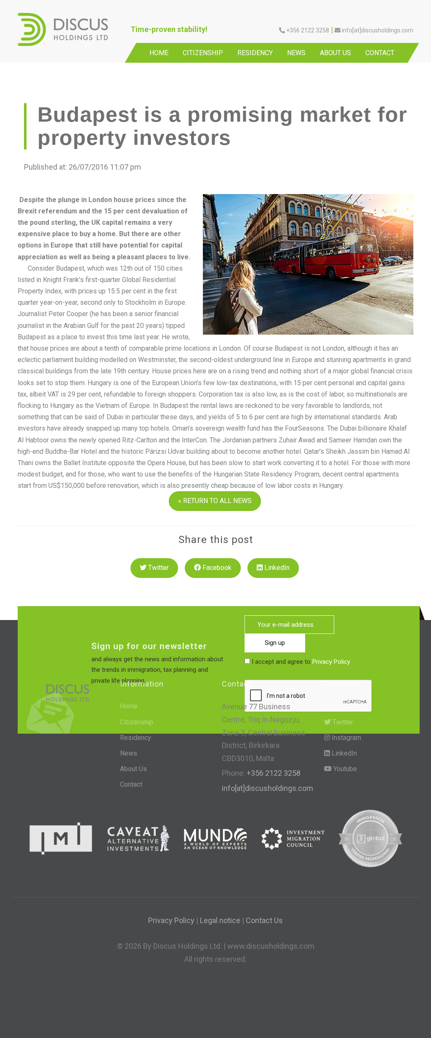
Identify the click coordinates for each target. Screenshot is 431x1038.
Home (158, 53)
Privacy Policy (331, 661)
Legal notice (220, 920)
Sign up (275, 643)
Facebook (216, 568)
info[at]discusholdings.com (267, 788)
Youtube (344, 769)
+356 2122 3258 (273, 773)
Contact (379, 53)
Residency (255, 53)
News (296, 53)
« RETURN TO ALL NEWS (215, 501)
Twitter (157, 568)
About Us (335, 53)
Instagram (345, 738)
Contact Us (264, 920)
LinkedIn (276, 568)
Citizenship (203, 53)
